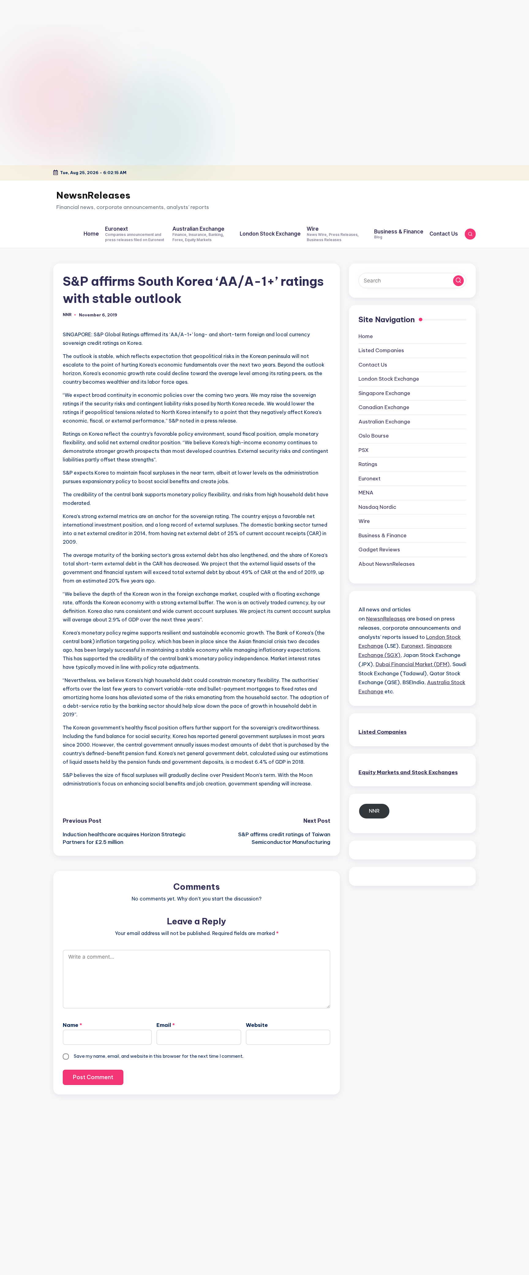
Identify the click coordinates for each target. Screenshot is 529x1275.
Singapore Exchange (384, 393)
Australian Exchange (384, 421)
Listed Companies (381, 350)
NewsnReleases (93, 195)
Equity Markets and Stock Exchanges (408, 772)
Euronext (369, 478)
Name (72, 1025)
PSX (363, 449)
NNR (374, 810)
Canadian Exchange (383, 407)
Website (257, 1025)
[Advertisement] (38, 38)
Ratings (367, 464)
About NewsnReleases (386, 563)
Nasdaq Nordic (377, 506)
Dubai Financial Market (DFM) (413, 664)
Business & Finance (382, 535)
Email (165, 1025)
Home (365, 336)
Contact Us (372, 364)
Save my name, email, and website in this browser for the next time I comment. (158, 1056)
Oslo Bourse (373, 435)
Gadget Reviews (379, 549)
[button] (458, 280)
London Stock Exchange (388, 378)
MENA (365, 492)
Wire (364, 521)
